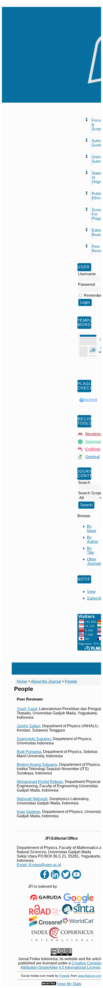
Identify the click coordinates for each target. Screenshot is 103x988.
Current (76, 664)
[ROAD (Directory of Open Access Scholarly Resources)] (45, 910)
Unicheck (89, 400)
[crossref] (45, 921)
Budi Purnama (29, 752)
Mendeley (93, 434)
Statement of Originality (93, 177)
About (29, 664)
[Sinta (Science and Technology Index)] (78, 909)
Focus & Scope (93, 124)
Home (18, 664)
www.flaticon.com (90, 976)
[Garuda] (45, 898)
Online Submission (93, 159)
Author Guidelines (93, 143)
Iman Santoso (28, 812)
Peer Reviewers (93, 249)
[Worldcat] (78, 921)
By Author (92, 539)
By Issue (91, 528)
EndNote (92, 449)
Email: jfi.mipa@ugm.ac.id (39, 865)
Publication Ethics (93, 196)
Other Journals (94, 561)
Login (38, 664)
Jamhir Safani (28, 726)
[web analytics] (49, 984)
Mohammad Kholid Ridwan (40, 782)
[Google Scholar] (78, 898)
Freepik (64, 976)
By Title (90, 550)
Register (50, 664)
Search (63, 664)
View (91, 592)
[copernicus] (62, 934)
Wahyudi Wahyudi (32, 799)
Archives (90, 664)
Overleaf (92, 457)
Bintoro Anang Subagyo (37, 764)
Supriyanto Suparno (34, 739)
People (71, 681)
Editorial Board (93, 232)
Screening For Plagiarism (93, 214)
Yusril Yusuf (27, 709)
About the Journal (46, 681)
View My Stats (69, 984)
